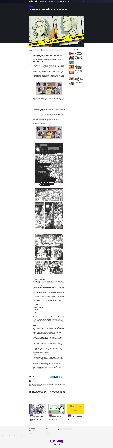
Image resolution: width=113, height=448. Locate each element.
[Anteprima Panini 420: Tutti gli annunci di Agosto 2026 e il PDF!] (75, 409)
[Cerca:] (64, 429)
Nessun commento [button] (60, 397)
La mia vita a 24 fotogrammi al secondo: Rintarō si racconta (78, 53)
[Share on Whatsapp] (30, 57)
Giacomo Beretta (32, 11)
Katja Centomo (36, 292)
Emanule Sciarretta (42, 292)
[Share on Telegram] (30, 59)
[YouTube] (61, 381)
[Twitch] (59, 444)
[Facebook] (60, 381)
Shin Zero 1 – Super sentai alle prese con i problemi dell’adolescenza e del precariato (37, 418)
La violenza (36, 304)
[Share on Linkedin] (57, 377)
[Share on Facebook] (34, 14)
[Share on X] (36, 14)
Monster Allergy (41, 328)
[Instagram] (63, 381)
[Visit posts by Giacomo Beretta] (30, 381)
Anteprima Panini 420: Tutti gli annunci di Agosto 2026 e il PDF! (75, 418)
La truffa (35, 302)
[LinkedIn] (64, 381)
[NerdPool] (33, 1)
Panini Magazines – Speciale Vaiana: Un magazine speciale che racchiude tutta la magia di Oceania (78, 78)
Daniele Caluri (52, 343)
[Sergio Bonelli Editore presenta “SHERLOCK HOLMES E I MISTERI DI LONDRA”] (71, 62)
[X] (54, 444)
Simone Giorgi (52, 419)
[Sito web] (59, 381)
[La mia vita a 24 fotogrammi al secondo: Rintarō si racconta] (71, 53)
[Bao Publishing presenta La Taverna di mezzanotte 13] (56, 409)
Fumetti (31, 6)
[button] (83, 1)
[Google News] (57, 444)
